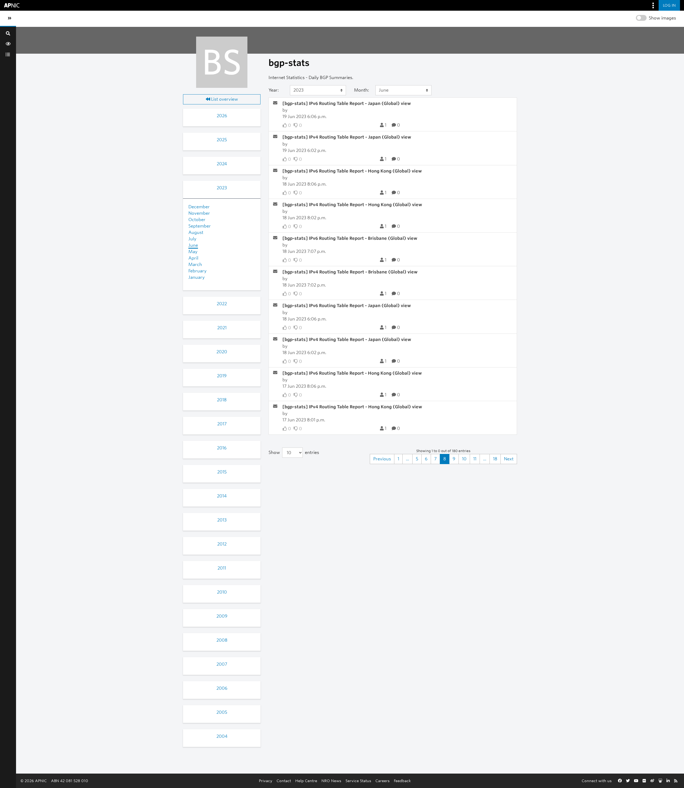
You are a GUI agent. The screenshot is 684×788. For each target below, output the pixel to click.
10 (464, 458)
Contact (284, 780)
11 (474, 458)
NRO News (331, 780)
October (196, 219)
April (193, 258)
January (196, 277)
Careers (382, 780)
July (192, 238)
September (199, 226)
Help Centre (306, 780)
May (192, 251)
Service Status (358, 780)
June (193, 245)
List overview (224, 99)
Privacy (265, 780)
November (199, 213)
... (407, 458)
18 (495, 458)
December (199, 206)
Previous (382, 458)
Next (509, 458)
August (195, 232)
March (195, 264)
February (197, 270)
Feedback (402, 780)
